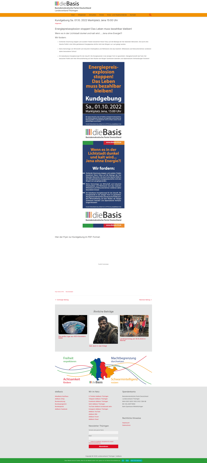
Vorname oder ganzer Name (96, 430)
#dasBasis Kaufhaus (61, 396)
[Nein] (205, 460)
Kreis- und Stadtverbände (117, 15)
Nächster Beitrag (145, 300)
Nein (127, 460)
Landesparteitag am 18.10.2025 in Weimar (133, 339)
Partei (101, 15)
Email (90, 435)
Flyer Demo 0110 (59, 291)
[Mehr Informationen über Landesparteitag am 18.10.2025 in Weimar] (134, 326)
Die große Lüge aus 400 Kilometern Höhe (72, 337)
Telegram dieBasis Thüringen (98, 399)
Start (73, 15)
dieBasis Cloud (93, 419)
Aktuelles (92, 15)
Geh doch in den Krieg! (98, 346)
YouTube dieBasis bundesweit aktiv (100, 406)
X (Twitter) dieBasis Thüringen (98, 396)
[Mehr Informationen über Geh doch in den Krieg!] (103, 329)
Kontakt (133, 15)
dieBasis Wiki (93, 414)
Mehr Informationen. (136, 460)
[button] (150, 15)
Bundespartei (59, 406)
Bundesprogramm (61, 404)
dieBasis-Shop (59, 399)
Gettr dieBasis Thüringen (97, 404)
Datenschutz (126, 425)
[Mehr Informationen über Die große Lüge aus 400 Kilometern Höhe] (72, 324)
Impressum (125, 423)
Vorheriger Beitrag (62, 300)
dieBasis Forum (94, 416)
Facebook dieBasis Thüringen (98, 401)
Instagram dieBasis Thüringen (98, 409)
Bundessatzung (60, 401)
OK (123, 460)
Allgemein (58, 23)
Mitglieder (82, 15)
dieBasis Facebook (61, 409)
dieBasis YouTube (94, 411)
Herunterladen (69, 291)
